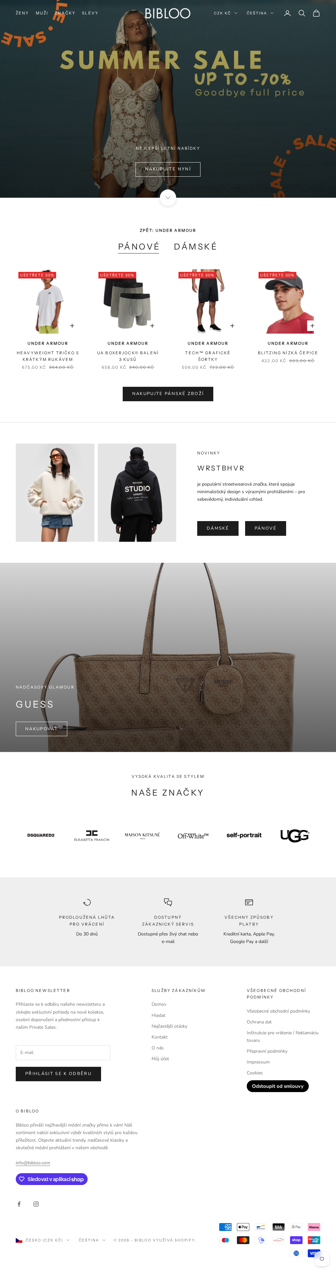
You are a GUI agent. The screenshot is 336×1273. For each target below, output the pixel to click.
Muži (42, 13)
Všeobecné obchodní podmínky (278, 1011)
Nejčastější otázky (169, 1026)
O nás (158, 1048)
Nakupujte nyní (168, 169)
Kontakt (160, 1037)
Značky (65, 13)
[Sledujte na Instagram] (36, 1204)
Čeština (257, 13)
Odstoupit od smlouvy (278, 1086)
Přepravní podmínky (267, 1051)
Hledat (158, 1015)
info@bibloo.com (33, 1163)
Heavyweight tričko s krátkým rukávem (48, 356)
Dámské (196, 247)
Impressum (258, 1062)
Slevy (90, 13)
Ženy (22, 13)
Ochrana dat (259, 1022)
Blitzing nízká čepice (288, 352)
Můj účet (160, 1059)
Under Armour (48, 343)
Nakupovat (41, 729)
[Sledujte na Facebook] (19, 1204)
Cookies (255, 1073)
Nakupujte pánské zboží (168, 394)
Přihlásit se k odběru (58, 1074)
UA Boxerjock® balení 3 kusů (128, 356)
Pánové (139, 247)
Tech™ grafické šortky (208, 356)
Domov (159, 1004)
